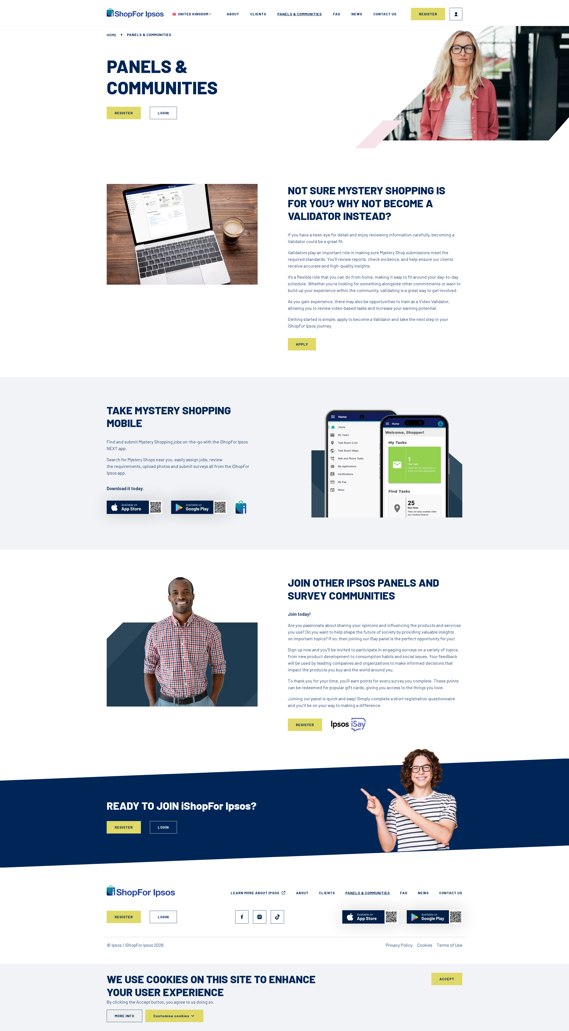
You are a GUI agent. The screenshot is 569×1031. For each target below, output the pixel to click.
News (356, 14)
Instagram (259, 917)
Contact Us (450, 893)
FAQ (336, 14)
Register (428, 14)
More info (124, 1016)
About (233, 14)
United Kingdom (193, 14)
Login (456, 14)
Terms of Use (449, 945)
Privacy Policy (399, 945)
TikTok (277, 917)
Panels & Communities (299, 14)
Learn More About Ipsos (255, 893)
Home (112, 35)
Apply (302, 344)
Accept (446, 979)
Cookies (424, 945)
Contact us (385, 14)
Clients (258, 14)
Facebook (241, 917)
